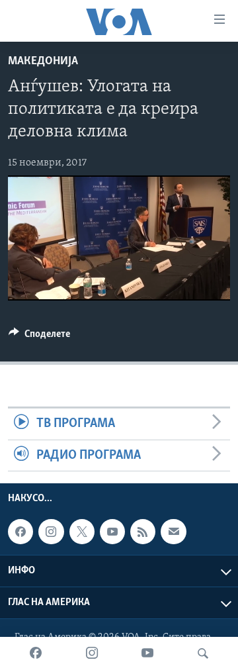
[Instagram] (91, 653)
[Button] (39, 337)
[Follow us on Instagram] (50, 531)
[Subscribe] (173, 531)
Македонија (43, 62)
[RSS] (142, 531)
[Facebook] (35, 653)
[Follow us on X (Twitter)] (82, 531)
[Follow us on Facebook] (20, 531)
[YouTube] (147, 653)
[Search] (203, 653)
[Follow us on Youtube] (112, 531)
